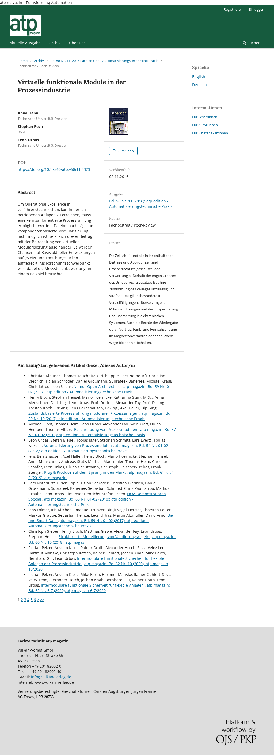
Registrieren (233, 9)
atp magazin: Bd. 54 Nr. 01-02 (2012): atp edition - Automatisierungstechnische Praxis (98, 448)
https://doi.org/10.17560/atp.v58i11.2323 (54, 169)
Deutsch (199, 84)
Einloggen (256, 9)
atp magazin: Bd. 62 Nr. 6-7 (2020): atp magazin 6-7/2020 (99, 588)
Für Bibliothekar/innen (210, 133)
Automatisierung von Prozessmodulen (78, 445)
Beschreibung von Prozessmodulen (106, 429)
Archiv (54, 42)
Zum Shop (125, 151)
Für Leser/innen (204, 116)
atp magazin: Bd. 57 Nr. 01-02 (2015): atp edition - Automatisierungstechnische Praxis (102, 432)
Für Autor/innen (205, 125)
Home (23, 60)
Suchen (253, 42)
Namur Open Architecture (97, 386)
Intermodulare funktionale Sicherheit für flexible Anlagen (93, 585)
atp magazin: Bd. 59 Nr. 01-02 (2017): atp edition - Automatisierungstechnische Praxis (100, 389)
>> (42, 599)
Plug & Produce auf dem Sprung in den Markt (85, 472)
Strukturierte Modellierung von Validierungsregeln (104, 536)
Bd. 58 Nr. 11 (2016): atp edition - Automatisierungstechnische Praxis (104, 60)
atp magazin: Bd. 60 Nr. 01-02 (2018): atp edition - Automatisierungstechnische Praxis (80, 502)
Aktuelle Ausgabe (25, 42)
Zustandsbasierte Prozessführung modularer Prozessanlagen (83, 413)
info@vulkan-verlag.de (51, 676)
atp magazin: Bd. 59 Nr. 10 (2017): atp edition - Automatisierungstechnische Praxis (100, 416)
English (198, 76)
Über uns (78, 42)
